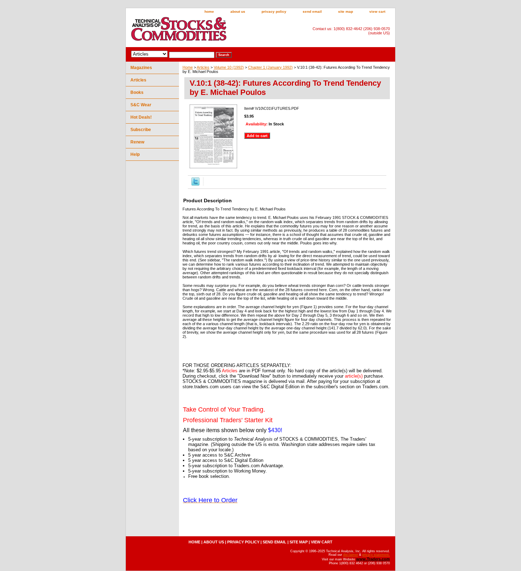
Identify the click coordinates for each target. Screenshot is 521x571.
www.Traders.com (373, 559)
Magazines (141, 67)
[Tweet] (195, 184)
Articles (203, 67)
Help (135, 154)
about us (237, 11)
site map (345, 11)
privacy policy (274, 11)
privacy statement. (376, 554)
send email (312, 11)
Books (137, 92)
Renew (137, 142)
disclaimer (350, 554)
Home (188, 67)
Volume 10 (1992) (229, 67)
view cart (377, 11)
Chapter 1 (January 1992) (270, 67)
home (209, 11)
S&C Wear (140, 104)
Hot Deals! (141, 117)
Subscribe (140, 129)
